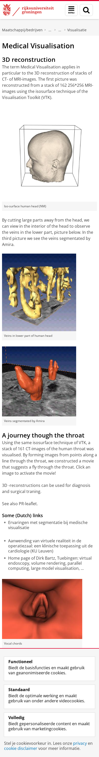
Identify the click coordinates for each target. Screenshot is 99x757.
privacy (80, 743)
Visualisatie (77, 29)
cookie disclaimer (20, 748)
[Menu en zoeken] (71, 10)
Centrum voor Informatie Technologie (50, 30)
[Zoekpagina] (86, 10)
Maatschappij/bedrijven (22, 29)
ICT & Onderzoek (59, 30)
